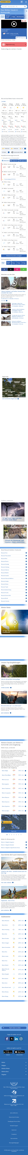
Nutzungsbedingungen (14, 1142)
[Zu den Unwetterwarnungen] (4, 107)
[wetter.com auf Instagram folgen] (21, 1038)
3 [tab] (11, 834)
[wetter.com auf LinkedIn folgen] (16, 1038)
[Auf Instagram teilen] (17, 269)
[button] (14, 255)
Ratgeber (4, 1074)
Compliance (14, 1134)
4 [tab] (14, 834)
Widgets (4, 1065)
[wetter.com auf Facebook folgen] (7, 1038)
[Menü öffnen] (25, 1)
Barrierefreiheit (14, 1138)
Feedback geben (13, 35)
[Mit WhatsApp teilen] (23, 269)
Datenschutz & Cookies (14, 1117)
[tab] (5, 160)
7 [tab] (21, 834)
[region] (14, 179)
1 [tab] (7, 834)
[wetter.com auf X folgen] (12, 1039)
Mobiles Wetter (6, 1068)
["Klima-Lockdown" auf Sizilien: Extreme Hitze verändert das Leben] (14, 283)
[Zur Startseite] (6, 1)
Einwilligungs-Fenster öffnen (14, 1121)
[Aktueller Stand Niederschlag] (14, 387)
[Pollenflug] (22, 2)
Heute (2, 16)
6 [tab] (18, 834)
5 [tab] (16, 834)
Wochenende (20, 16)
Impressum (14, 1130)
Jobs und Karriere (14, 1113)
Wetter (3, 1062)
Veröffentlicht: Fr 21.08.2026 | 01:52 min (10, 298)
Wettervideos (5, 1071)
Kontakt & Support (14, 1125)
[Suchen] (25, 6)
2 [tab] (9, 834)
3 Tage (13, 16)
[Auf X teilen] (11, 269)
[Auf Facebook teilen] (4, 269)
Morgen (8, 16)
